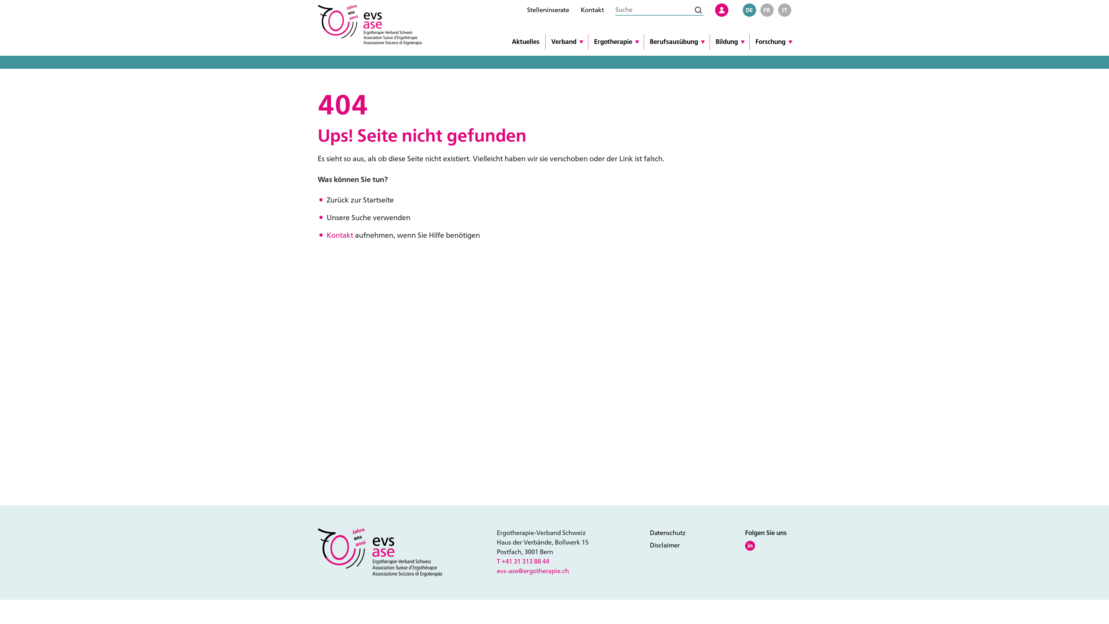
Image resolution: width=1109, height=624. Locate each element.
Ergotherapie (613, 42)
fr (767, 10)
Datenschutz (668, 533)
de (749, 10)
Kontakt (592, 10)
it (784, 10)
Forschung (771, 42)
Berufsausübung (674, 42)
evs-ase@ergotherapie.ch (533, 571)
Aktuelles (525, 42)
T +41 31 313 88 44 (523, 561)
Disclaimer (665, 545)
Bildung (727, 42)
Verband (563, 42)
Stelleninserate (548, 10)
